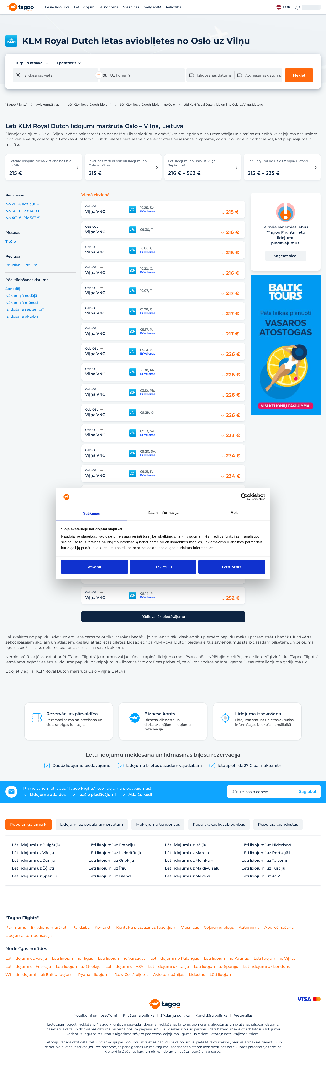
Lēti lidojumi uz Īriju (108, 868)
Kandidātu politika (211, 1015)
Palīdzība (173, 7)
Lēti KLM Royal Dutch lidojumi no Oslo (147, 104)
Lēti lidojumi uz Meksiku (188, 876)
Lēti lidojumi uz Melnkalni (189, 860)
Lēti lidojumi (84, 7)
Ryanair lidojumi (94, 974)
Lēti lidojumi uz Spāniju (34, 876)
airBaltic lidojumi (57, 974)
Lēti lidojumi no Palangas (174, 958)
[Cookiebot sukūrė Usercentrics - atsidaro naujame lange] (244, 496)
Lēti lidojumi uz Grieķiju (111, 860)
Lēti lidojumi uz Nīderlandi (267, 845)
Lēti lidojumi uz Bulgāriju (36, 845)
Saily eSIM (152, 7)
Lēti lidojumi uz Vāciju (33, 853)
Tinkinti (160, 567)
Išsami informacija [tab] (163, 512)
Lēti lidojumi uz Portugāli (266, 853)
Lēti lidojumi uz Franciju (112, 845)
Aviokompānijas (47, 104)
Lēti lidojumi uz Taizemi (264, 860)
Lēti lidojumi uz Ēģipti (33, 868)
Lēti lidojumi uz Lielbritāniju (115, 853)
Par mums (15, 927)
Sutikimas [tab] (91, 513)
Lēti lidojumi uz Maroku (187, 853)
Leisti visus (231, 567)
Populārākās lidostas (278, 824)
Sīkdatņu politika (175, 1015)
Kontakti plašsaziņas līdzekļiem (146, 927)
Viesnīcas (131, 7)
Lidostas (197, 974)
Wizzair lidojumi (20, 974)
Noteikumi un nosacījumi (95, 1015)
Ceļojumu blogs (219, 927)
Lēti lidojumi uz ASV (261, 876)
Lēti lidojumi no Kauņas (226, 958)
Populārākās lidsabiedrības (219, 824)
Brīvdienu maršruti (49, 927)
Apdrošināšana (279, 927)
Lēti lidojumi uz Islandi (110, 876)
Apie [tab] (234, 512)
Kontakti (103, 927)
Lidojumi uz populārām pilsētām (91, 824)
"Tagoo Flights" (16, 104)
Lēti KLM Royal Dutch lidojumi (89, 104)
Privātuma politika (138, 1015)
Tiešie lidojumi (56, 7)
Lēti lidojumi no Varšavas (122, 958)
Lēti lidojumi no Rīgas (72, 958)
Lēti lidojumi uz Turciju (263, 868)
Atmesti (94, 567)
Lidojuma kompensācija (28, 935)
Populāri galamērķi (28, 824)
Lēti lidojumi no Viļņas (275, 958)
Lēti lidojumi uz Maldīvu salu (192, 868)
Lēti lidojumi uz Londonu (267, 966)
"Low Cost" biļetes (131, 974)
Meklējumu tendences (158, 824)
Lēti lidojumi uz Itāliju (185, 845)
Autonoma (109, 7)
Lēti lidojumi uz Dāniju (33, 860)
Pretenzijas (242, 1015)
